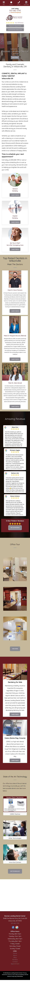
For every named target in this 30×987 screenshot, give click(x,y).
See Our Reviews (15, 527)
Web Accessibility (19, 974)
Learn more (15, 195)
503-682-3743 (15, 10)
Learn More (15, 57)
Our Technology (15, 871)
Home (15, 953)
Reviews (15, 959)
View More (15, 648)
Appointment (15, 964)
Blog (15, 957)
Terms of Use (11, 974)
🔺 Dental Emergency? (15, 12)
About (15, 955)
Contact (15, 962)
